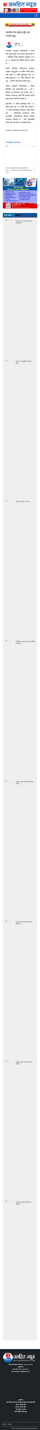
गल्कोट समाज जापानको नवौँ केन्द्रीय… (24, 922)
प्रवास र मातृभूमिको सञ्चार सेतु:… (24, 362)
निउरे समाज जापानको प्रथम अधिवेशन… (24, 222)
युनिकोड (10, 1424)
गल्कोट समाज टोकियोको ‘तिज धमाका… (24, 782)
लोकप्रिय (18, 215)
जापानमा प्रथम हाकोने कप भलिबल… (23, 1203)
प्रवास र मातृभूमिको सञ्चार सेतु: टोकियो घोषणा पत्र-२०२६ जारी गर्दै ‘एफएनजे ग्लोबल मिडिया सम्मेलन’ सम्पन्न (19, 170)
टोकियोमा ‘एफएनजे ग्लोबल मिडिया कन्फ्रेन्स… (25, 642)
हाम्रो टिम (4, 1424)
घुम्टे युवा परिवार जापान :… (24, 501)
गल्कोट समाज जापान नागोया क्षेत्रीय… (24, 1063)
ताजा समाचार (8, 215)
